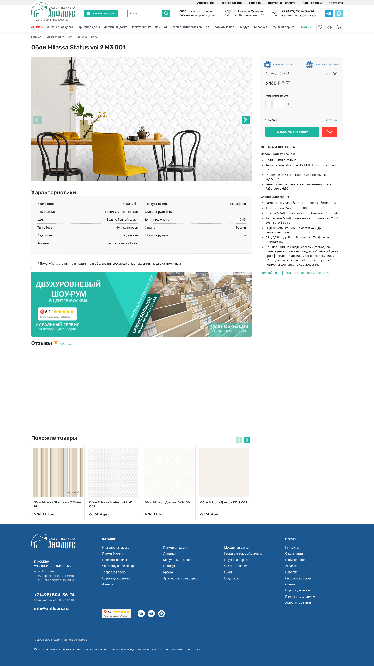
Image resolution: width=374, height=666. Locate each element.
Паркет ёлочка (141, 27)
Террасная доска (114, 572)
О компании (205, 2)
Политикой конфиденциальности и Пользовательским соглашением (155, 649)
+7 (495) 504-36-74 (298, 11)
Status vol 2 (130, 204)
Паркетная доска (88, 27)
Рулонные (131, 235)
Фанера (107, 584)
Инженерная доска (60, 27)
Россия (241, 227)
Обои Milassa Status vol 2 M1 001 (110, 504)
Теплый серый (128, 219)
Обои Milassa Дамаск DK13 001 (223, 502)
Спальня (132, 212)
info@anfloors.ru (51, 608)
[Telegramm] (151, 614)
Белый (111, 219)
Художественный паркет (180, 578)
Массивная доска (115, 27)
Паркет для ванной (116, 578)
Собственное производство (197, 15)
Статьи (290, 584)
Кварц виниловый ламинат (190, 27)
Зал (122, 212)
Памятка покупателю (300, 596)
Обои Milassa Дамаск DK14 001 (168, 502)
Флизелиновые (127, 227)
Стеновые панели (237, 566)
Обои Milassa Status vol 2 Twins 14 (58, 504)
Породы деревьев (298, 590)
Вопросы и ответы (298, 578)
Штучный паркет (282, 27)
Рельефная (238, 204)
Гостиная (111, 212)
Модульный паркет (253, 27)
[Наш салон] (141, 304)
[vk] (141, 614)
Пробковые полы (224, 27)
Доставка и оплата (281, 2)
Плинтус (169, 566)
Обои (228, 572)
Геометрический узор (123, 243)
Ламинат (161, 27)
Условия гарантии (298, 602)
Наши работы (312, 2)
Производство (231, 2)
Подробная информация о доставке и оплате (293, 273)
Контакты (336, 2)
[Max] (161, 614)
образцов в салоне (196, 11)
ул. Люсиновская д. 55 (249, 13)
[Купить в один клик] (329, 132)
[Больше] (289, 104)
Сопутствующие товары (119, 566)
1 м (243, 235)
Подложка (231, 578)
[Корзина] (339, 27)
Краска (168, 572)
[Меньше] (268, 104)
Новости (291, 572)
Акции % (37, 27)
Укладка (255, 2)
